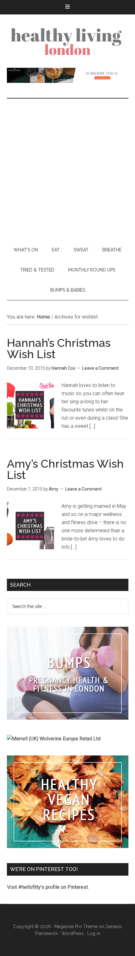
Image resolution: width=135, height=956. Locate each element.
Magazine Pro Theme (76, 926)
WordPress (72, 933)
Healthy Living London (67, 41)
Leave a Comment (100, 368)
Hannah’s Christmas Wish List (59, 348)
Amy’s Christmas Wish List (65, 469)
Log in (93, 933)
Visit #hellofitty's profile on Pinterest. (48, 887)
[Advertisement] (67, 169)
